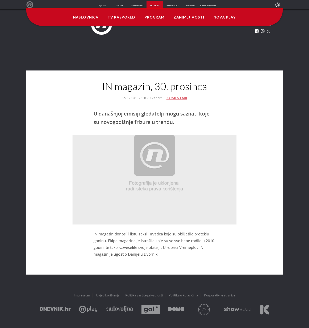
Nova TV (32, 4)
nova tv (155, 5)
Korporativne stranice (219, 295)
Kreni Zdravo (264, 309)
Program (155, 17)
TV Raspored (121, 17)
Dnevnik (55, 309)
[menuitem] (277, 4)
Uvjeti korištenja (107, 295)
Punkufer (204, 309)
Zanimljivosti (189, 17)
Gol (150, 309)
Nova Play (225, 17)
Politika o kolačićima (183, 295)
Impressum (82, 295)
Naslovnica (85, 17)
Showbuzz (237, 309)
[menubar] (277, 5)
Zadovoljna (119, 309)
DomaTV (176, 309)
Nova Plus (88, 309)
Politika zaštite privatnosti (144, 295)
